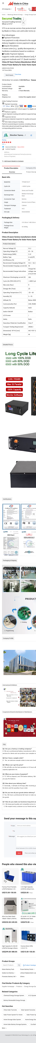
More (4, 1028)
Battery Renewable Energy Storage (14, 1000)
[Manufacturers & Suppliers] (18, 3)
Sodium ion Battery (8, 973)
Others (22, 976)
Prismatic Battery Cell (8, 976)
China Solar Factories (10, 1010)
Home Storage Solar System (12, 1019)
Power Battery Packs (26, 969)
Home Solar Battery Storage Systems (15, 1024)
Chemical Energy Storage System (14, 995)
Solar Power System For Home (13, 1015)
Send (19, 853)
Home (3, 14)
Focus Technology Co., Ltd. (25, 1035)
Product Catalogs (30, 965)
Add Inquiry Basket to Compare (14, 161)
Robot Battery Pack (8, 969)
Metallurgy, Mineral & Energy (15, 14)
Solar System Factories (28, 1010)
